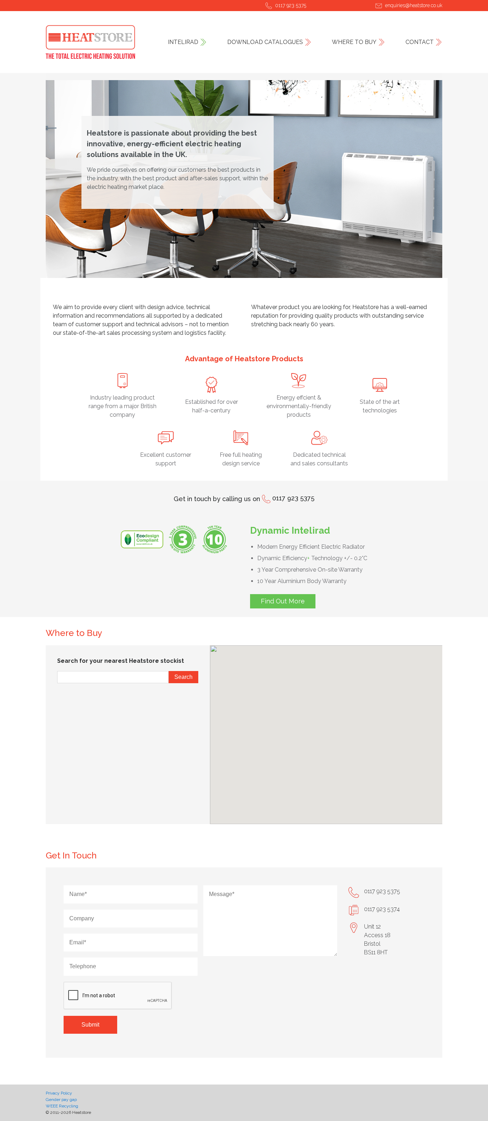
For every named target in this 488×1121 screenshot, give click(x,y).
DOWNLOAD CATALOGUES (265, 42)
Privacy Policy (59, 1093)
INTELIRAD (183, 42)
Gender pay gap (61, 1099)
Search (183, 677)
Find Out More (283, 601)
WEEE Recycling (62, 1105)
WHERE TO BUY (354, 42)
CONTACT (419, 42)
